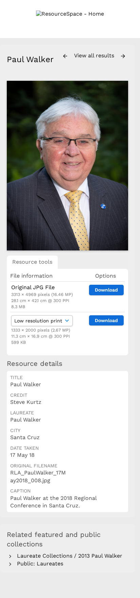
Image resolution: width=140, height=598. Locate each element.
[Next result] (123, 56)
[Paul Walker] (67, 165)
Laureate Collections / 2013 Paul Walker (68, 556)
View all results (95, 55)
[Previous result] (65, 56)
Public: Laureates (38, 563)
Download (106, 290)
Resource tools (32, 262)
